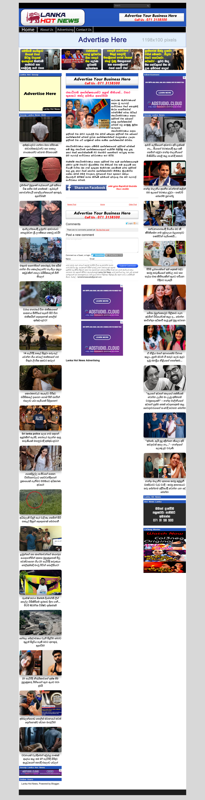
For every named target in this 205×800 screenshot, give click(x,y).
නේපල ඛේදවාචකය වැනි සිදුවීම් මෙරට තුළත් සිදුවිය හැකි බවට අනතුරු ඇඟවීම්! (40, 641)
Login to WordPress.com (114, 255)
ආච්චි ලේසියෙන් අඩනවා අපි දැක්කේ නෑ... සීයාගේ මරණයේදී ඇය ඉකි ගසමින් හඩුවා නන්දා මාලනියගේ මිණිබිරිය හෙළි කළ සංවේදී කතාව (164, 150)
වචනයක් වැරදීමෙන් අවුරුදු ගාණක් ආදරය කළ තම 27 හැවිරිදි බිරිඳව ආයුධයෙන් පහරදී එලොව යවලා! (40, 758)
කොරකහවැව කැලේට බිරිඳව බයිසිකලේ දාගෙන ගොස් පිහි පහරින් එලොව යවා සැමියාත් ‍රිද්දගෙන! (40, 397)
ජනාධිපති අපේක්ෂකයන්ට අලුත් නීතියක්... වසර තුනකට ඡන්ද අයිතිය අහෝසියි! (98, 94)
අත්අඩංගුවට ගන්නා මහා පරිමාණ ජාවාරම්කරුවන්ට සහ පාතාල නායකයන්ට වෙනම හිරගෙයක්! (40, 148)
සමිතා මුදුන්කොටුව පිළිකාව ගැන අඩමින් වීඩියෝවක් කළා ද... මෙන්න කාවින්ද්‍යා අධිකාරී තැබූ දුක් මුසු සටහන (164, 316)
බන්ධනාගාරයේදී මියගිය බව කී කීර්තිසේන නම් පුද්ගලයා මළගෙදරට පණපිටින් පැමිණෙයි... (164, 232)
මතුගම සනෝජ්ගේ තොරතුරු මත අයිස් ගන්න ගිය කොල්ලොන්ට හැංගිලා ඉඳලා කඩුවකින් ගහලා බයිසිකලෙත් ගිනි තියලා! (40, 271)
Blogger (55, 783)
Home (102, 204)
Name (68, 258)
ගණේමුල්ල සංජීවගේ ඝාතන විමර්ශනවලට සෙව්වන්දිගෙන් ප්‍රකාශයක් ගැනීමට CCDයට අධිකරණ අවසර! (40, 479)
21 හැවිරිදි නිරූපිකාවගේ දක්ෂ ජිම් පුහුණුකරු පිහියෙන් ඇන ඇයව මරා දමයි (40, 682)
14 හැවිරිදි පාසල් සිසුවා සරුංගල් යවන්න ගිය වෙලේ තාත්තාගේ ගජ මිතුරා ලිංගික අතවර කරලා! (40, 356)
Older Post (133, 204)
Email (92, 258)
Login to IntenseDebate (98, 255)
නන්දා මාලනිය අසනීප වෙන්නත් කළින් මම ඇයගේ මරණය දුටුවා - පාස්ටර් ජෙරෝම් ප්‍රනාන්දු (165, 192)
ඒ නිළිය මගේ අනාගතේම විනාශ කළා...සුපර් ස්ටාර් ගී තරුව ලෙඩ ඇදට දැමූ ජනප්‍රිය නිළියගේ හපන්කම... (165, 356)
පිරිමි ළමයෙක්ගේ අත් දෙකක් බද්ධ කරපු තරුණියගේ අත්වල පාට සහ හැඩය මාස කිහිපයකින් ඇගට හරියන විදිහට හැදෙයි (164, 274)
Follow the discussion (135, 223)
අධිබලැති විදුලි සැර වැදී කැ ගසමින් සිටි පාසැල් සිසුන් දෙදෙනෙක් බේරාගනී (40, 519)
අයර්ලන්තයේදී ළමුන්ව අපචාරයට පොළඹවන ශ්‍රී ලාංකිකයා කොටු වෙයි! (40, 230)
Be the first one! (102, 229)
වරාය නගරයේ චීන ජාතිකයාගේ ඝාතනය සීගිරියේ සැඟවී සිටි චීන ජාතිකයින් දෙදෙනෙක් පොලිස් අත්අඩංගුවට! (40, 315)
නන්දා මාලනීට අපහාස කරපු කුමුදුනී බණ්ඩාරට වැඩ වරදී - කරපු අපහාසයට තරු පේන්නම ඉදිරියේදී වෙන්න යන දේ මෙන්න (164, 486)
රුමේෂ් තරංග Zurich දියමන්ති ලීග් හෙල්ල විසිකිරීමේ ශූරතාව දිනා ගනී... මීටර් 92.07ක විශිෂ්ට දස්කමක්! (40, 601)
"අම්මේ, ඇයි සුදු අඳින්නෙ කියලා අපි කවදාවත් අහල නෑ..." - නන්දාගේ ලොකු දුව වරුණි (164, 444)
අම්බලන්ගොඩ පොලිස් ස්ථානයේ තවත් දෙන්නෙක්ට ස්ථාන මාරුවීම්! (40, 720)
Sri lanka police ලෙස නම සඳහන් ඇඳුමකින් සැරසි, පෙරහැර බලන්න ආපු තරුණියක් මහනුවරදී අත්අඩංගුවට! (40, 437)
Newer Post (71, 204)
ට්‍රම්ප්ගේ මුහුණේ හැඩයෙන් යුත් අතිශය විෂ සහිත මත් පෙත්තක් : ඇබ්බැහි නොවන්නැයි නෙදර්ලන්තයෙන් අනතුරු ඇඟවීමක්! (40, 190)
